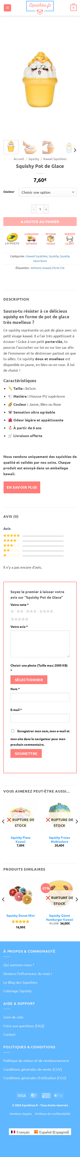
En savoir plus (22, 487)
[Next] (70, 80)
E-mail (16, 710)
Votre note (19, 604)
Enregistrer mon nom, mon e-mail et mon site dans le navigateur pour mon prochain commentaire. (40, 738)
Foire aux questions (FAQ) (23, 1025)
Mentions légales (21, 1114)
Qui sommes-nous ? (18, 964)
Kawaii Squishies (54, 159)
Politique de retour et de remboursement (36, 1060)
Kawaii (46, 268)
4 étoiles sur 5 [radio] (45, 611)
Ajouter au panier (40, 221)
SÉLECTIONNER (29, 679)
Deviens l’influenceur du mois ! (27, 973)
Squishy (33, 159)
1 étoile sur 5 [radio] (11, 611)
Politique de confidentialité (52, 1114)
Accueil (19, 159)
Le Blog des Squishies (20, 982)
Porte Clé (58, 268)
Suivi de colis (13, 1017)
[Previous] (10, 80)
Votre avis (19, 626)
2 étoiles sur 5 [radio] (19, 611)
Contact (9, 1034)
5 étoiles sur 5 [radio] (18, 619)
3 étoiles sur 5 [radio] (31, 611)
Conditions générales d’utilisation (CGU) (34, 1077)
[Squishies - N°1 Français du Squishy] (40, 8)
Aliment (36, 268)
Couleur (8, 191)
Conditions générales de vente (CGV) (32, 1069)
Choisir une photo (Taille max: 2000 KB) (39, 667)
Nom (15, 689)
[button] (7, 8)
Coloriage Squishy (17, 990)
